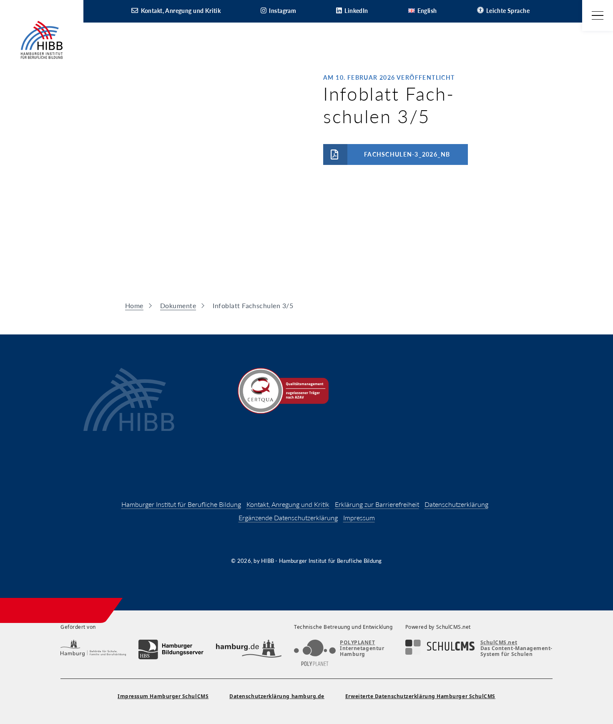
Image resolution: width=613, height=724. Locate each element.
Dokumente (178, 305)
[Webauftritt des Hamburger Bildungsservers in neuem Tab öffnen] (171, 649)
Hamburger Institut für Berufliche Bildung (181, 504)
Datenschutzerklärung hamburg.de (276, 696)
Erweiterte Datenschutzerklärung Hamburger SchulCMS (420, 696)
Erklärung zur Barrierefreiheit (377, 504)
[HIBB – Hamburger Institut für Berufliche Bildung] (41, 40)
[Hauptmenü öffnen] (597, 15)
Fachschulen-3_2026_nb (407, 154)
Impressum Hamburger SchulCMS (163, 696)
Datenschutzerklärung (456, 504)
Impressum (359, 517)
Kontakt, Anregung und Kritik (287, 504)
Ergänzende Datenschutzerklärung (288, 517)
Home (134, 305)
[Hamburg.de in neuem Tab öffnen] (248, 649)
